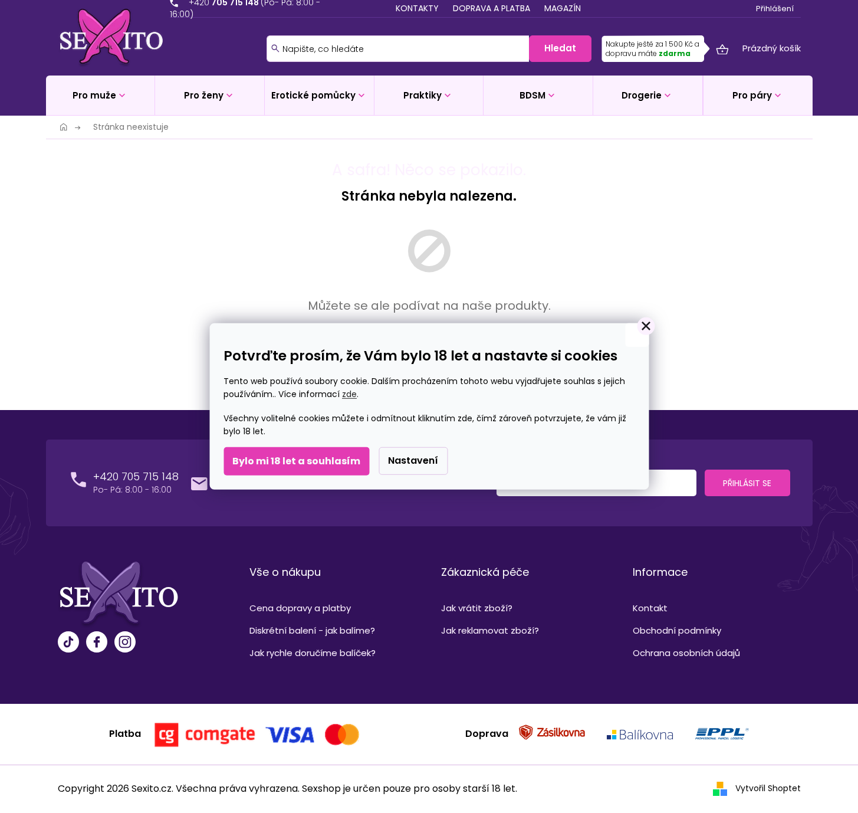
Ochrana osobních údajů (686, 653)
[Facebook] (96, 643)
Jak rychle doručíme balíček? (312, 653)
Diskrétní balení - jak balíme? (312, 630)
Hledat (560, 48)
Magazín (562, 8)
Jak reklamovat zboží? (490, 630)
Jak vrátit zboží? (476, 608)
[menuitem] (100, 95)
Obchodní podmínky (677, 630)
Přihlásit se (747, 483)
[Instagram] (125, 643)
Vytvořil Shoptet (768, 788)
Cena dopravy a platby (300, 608)
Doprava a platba (491, 8)
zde (349, 394)
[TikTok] (68, 643)
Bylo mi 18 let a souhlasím (296, 461)
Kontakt (650, 608)
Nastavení (413, 460)
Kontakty (417, 8)
